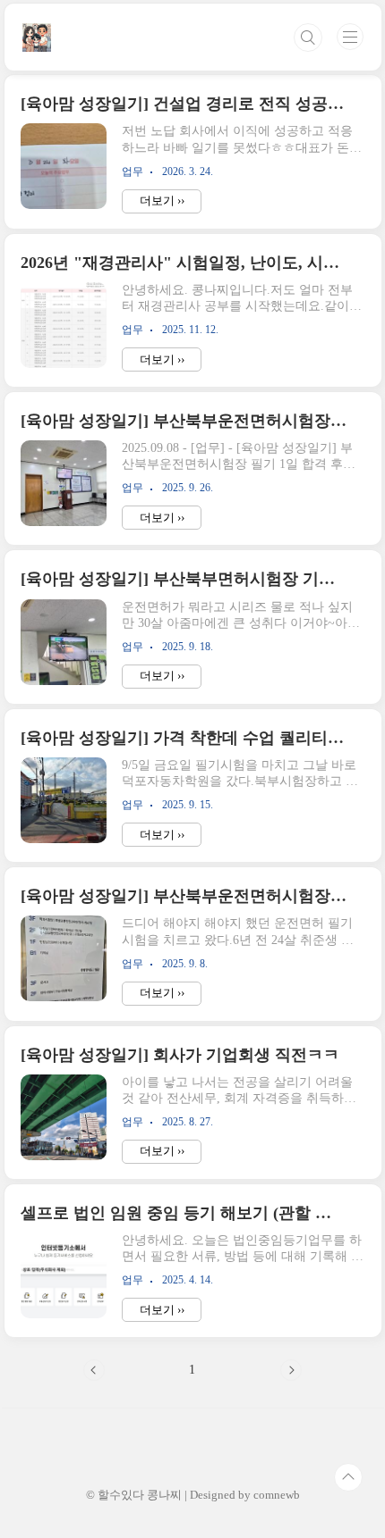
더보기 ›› (162, 200)
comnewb (276, 1494)
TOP (348, 1477)
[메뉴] (350, 36)
